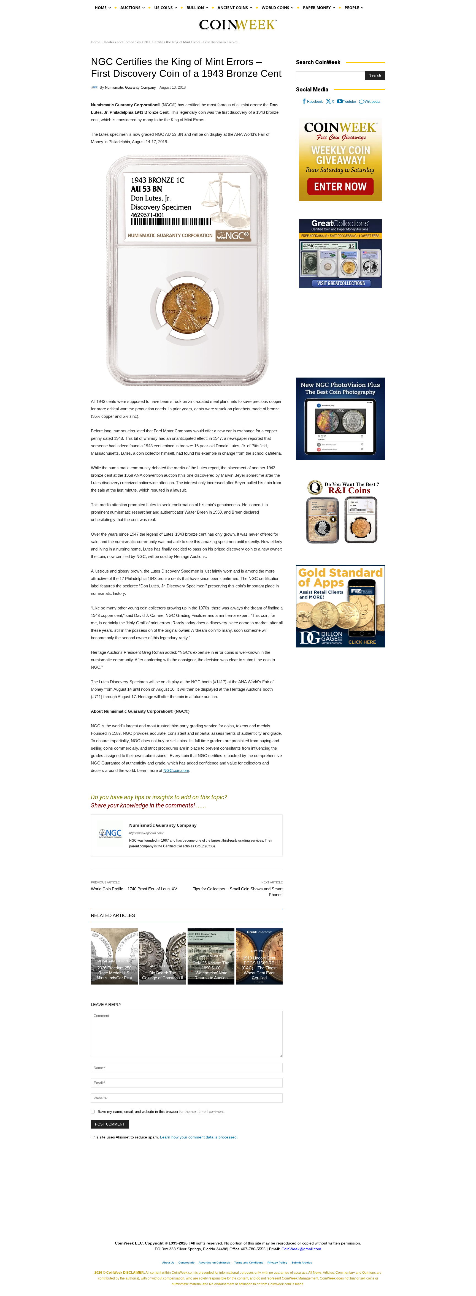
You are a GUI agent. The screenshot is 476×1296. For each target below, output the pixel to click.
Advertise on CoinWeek (214, 1262)
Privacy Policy (277, 1262)
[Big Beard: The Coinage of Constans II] (162, 956)
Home (95, 42)
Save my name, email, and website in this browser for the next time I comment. (161, 1112)
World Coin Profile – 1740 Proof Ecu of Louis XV (134, 888)
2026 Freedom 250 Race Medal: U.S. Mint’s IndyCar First (114, 973)
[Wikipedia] (362, 102)
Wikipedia (372, 101)
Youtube (349, 101)
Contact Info (186, 1262)
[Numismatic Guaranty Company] (95, 87)
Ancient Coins (162, 966)
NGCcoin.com (176, 770)
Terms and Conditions (248, 1262)
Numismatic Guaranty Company (130, 87)
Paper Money (210, 956)
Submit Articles (301, 1262)
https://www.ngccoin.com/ (146, 833)
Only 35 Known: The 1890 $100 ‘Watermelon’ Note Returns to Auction (211, 970)
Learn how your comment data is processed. (199, 1137)
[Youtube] (340, 102)
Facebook (315, 101)
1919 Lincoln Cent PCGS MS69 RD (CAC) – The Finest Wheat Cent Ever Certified (259, 968)
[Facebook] (304, 102)
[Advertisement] (340, 333)
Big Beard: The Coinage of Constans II (162, 975)
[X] (329, 102)
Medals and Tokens (114, 961)
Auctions (258, 951)
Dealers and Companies (122, 42)
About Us (168, 1262)
